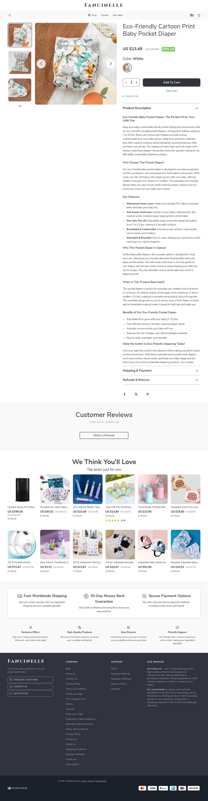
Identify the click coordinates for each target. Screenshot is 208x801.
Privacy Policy (73, 684)
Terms (84, 781)
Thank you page (74, 694)
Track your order (74, 714)
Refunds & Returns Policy (79, 724)
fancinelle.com (154, 669)
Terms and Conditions (77, 729)
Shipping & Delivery (76, 749)
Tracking (115, 689)
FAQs (114, 669)
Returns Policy (119, 684)
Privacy (91, 781)
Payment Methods (75, 754)
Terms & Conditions (76, 689)
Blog (68, 669)
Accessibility (101, 781)
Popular (104, 15)
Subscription (72, 764)
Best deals (118, 15)
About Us (71, 674)
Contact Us (72, 679)
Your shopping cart (76, 699)
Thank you (71, 759)
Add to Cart (171, 82)
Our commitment (156, 689)
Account (70, 709)
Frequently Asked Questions (80, 719)
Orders (69, 704)
